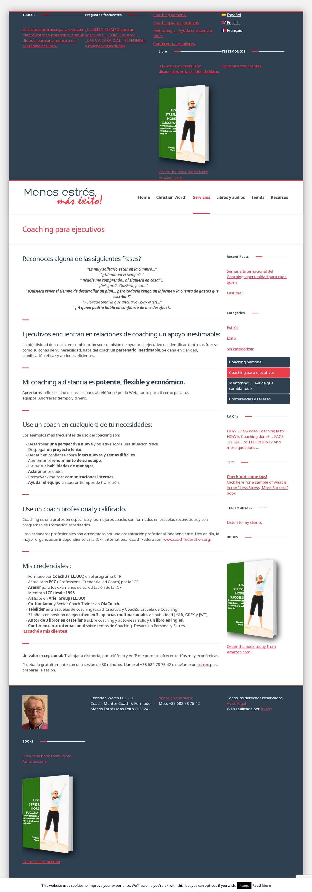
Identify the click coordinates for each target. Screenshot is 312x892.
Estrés (232, 327)
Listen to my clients (244, 522)
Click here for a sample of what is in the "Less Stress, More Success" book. (257, 485)
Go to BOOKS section (41, 861)
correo (203, 664)
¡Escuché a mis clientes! (44, 631)
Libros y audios (231, 197)
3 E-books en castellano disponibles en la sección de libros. (189, 68)
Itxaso (266, 708)
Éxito (231, 338)
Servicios (201, 197)
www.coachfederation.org (186, 539)
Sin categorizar (240, 348)
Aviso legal (236, 703)
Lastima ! (235, 293)
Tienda (257, 197)
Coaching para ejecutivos (176, 22)
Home (144, 197)
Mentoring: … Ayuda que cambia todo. (251, 385)
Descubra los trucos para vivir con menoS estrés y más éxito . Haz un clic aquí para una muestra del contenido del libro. (53, 37)
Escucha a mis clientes (242, 66)
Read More (261, 885)
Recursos (279, 197)
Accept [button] (244, 886)
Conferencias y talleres (174, 43)
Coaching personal (170, 14)
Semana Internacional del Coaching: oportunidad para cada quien (257, 277)
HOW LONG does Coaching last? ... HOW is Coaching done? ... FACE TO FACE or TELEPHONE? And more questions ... (257, 439)
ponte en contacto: (176, 697)
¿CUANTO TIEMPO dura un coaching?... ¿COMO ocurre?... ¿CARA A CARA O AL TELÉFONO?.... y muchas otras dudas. (116, 37)
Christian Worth (171, 197)
